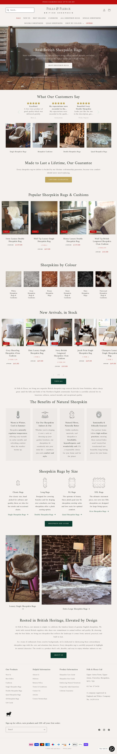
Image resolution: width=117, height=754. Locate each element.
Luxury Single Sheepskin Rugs (22, 606)
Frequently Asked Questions (69, 686)
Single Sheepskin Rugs (18, 152)
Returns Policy (38, 682)
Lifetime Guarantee (58, 179)
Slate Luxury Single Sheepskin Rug (36, 352)
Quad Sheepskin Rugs (99, 152)
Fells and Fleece (55, 749)
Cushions (9, 682)
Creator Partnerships (40, 698)
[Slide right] (63, 374)
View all (58, 381)
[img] (33, 103)
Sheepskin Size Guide (58, 523)
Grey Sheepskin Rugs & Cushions (31, 294)
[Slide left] (53, 374)
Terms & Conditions (40, 686)
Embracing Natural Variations (70, 682)
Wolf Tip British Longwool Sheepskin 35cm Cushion (102, 241)
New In (8, 674)
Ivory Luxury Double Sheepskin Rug (15, 240)
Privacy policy (67, 749)
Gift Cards (9, 702)
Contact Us (36, 690)
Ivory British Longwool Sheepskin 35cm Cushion (61, 354)
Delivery (36, 678)
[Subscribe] (44, 729)
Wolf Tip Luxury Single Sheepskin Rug (44, 240)
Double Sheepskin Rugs (72, 152)
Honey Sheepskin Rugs (49, 293)
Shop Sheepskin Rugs (58, 65)
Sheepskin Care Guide (67, 674)
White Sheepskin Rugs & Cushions (13, 294)
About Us (58, 655)
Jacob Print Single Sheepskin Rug (85, 352)
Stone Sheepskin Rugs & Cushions (67, 294)
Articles (35, 694)
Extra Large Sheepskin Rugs (75, 609)
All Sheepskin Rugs (12, 698)
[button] (20, 10)
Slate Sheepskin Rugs (85, 293)
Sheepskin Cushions (45, 152)
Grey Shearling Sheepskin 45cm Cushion (12, 353)
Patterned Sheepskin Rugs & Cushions (103, 294)
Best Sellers (10, 678)
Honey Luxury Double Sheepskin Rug (73, 240)
